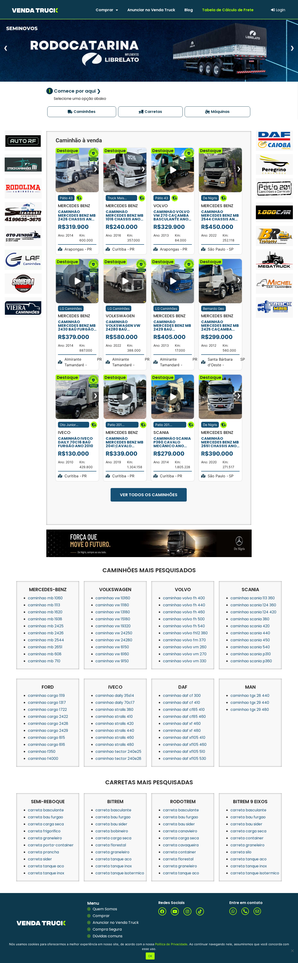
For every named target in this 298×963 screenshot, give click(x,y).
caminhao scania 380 (249, 619)
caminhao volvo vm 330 (184, 661)
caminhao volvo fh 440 (184, 605)
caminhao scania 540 (250, 647)
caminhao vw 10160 (112, 598)
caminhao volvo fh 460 (184, 612)
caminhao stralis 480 (114, 744)
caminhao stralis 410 (114, 716)
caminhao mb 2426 (46, 633)
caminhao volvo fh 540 (184, 626)
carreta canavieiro (180, 831)
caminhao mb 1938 (45, 619)
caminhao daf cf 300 (182, 695)
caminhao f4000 (43, 758)
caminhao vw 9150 (112, 661)
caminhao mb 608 (44, 654)
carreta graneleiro (45, 838)
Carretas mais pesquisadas (149, 782)
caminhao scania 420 (250, 626)
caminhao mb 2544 (46, 640)
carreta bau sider (111, 824)
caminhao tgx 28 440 (249, 695)
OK (150, 956)
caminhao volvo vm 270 (185, 654)
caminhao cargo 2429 (48, 730)
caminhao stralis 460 (114, 737)
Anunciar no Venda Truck (151, 10)
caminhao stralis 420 (114, 723)
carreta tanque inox (46, 873)
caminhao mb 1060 (45, 598)
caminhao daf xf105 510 (184, 751)
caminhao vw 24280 (113, 640)
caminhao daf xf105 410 (184, 737)
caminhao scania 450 (250, 640)
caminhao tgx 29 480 (249, 709)
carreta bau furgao (45, 817)
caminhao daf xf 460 (182, 723)
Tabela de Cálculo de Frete (228, 10)
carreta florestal (110, 845)
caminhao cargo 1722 (47, 709)
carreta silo (240, 852)
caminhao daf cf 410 (181, 702)
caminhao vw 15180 (112, 619)
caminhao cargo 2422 (48, 716)
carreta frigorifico (44, 831)
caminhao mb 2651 (45, 647)
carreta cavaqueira (181, 845)
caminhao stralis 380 (114, 709)
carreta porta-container (51, 845)
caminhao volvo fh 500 (184, 619)
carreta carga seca (46, 824)
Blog (188, 10)
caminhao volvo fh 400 (184, 598)
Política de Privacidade (171, 944)
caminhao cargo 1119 (46, 695)
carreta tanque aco (46, 866)
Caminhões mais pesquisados (149, 570)
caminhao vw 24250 (113, 633)
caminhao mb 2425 (46, 626)
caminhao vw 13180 (112, 612)
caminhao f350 (41, 751)
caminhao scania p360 (251, 661)
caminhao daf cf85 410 (184, 709)
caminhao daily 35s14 (114, 695)
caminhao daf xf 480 (182, 730)
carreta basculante (46, 810)
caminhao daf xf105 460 (185, 744)
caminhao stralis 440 (114, 730)
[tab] (81, 111)
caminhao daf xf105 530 (184, 758)
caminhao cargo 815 (46, 737)
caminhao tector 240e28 (118, 758)
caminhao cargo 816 (46, 744)
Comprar (104, 10)
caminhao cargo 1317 (47, 702)
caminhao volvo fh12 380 (185, 633)
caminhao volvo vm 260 (185, 647)
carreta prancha (43, 852)
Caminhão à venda (79, 140)
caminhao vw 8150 (112, 647)
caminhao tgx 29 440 (249, 702)
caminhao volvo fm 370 (184, 640)
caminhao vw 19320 (113, 626)
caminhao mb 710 (44, 661)
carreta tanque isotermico (119, 873)
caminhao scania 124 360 (253, 605)
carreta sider (40, 859)
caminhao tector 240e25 (118, 751)
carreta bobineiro (111, 831)
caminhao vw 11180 (112, 605)
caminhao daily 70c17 (115, 702)
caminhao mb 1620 (45, 612)
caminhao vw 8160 (112, 654)
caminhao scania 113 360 (252, 598)
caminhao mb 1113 (44, 605)
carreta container (179, 852)
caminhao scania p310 (250, 654)
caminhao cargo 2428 (48, 723)
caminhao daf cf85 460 (184, 716)
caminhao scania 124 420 (253, 612)
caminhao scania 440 (250, 633)
